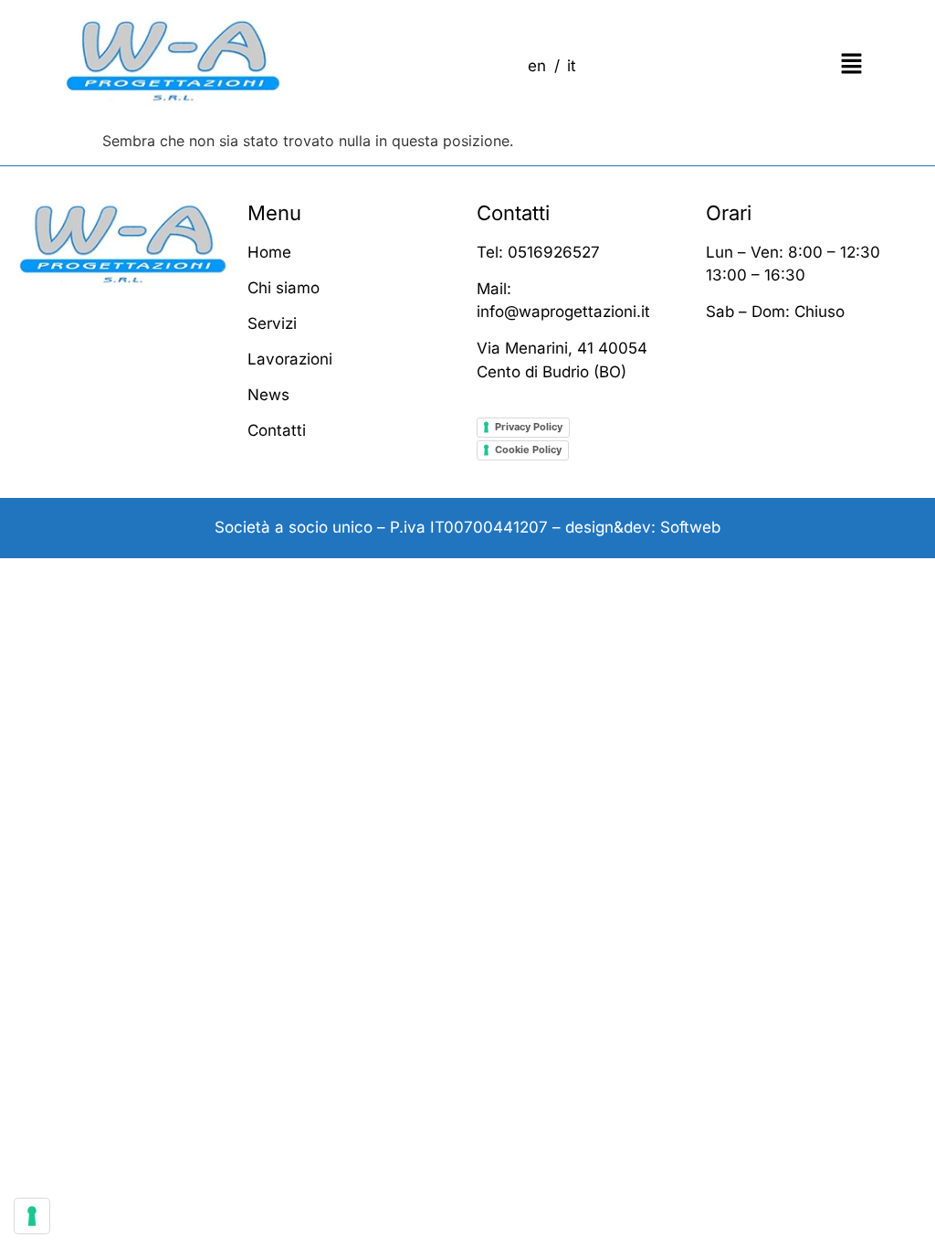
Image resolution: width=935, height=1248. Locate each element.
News (268, 395)
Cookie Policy (528, 449)
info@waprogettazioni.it (563, 311)
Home (269, 252)
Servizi (272, 323)
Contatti (276, 430)
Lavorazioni (289, 359)
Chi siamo (283, 288)
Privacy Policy (528, 426)
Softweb (690, 527)
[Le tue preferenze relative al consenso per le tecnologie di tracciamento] (32, 1216)
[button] (796, 64)
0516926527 (554, 252)
